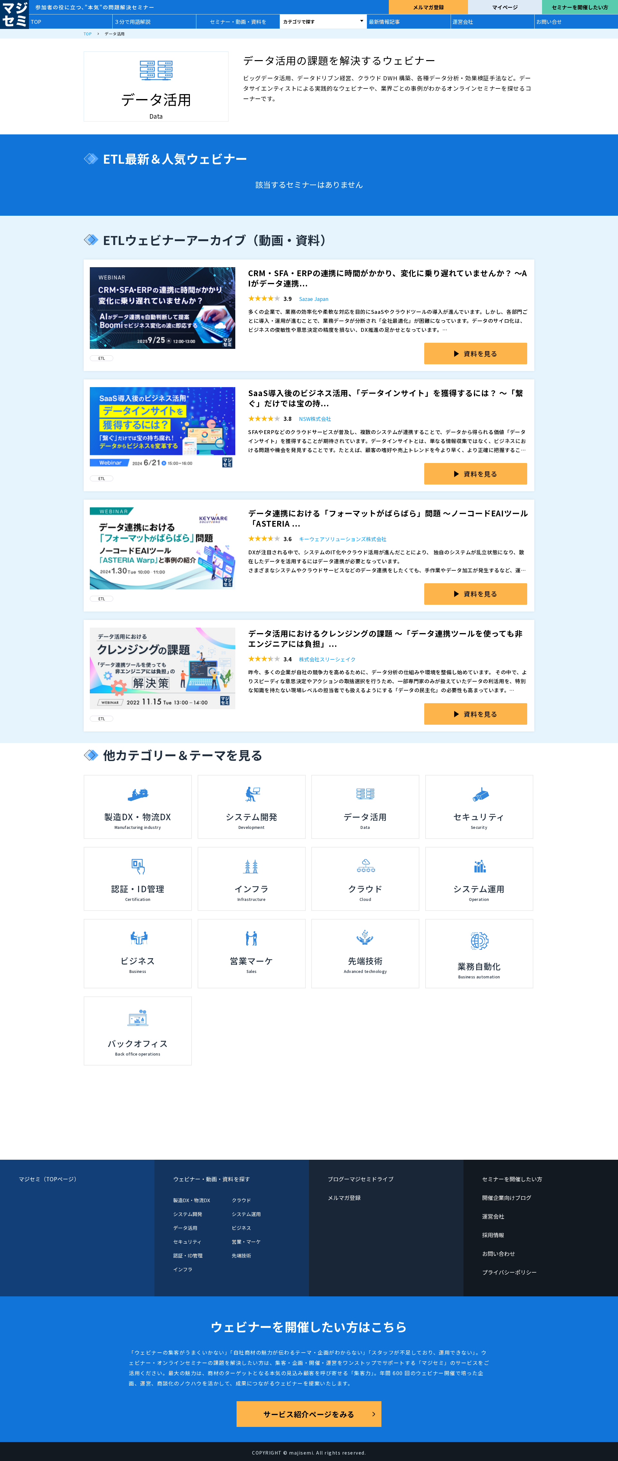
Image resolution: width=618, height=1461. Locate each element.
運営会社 (463, 21)
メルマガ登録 (428, 7)
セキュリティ (187, 1241)
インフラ (182, 1269)
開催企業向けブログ (507, 1197)
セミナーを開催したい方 (580, 7)
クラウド (241, 1200)
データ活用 (185, 1227)
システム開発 (187, 1214)
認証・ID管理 (188, 1255)
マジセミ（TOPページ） (49, 1179)
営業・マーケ (246, 1241)
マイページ (505, 7)
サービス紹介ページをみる (309, 1414)
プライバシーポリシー (509, 1272)
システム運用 (246, 1214)
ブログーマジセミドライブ (361, 1179)
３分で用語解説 (132, 21)
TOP (36, 21)
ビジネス (241, 1227)
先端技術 (241, 1255)
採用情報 (493, 1235)
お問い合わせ (498, 1253)
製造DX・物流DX (192, 1200)
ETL (101, 358)
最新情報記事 (384, 21)
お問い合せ (549, 21)
